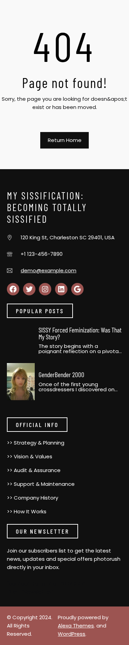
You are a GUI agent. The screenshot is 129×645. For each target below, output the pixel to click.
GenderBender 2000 (61, 374)
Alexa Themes (76, 625)
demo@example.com (48, 270)
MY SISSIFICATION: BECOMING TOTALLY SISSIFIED (47, 207)
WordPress (71, 633)
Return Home (65, 140)
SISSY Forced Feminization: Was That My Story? (80, 333)
